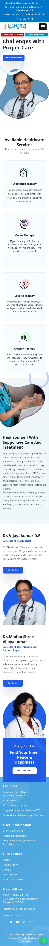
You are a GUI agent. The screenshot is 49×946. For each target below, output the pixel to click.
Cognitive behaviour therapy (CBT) (21, 810)
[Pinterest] (32, 19)
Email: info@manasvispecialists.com (24, 3)
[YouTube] (24, 19)
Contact (7, 869)
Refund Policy (10, 864)
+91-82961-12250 (12, 915)
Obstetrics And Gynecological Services (23, 815)
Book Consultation (25, 771)
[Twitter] (20, 19)
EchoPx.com (25, 941)
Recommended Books (15, 835)
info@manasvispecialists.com (19, 908)
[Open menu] (43, 26)
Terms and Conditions (15, 879)
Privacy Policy (10, 874)
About (6, 859)
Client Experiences (13, 830)
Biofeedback (9, 800)
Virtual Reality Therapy (15, 805)
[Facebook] (17, 19)
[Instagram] (28, 19)
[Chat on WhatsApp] (43, 940)
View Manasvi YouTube (11, 34)
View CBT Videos (35, 34)
